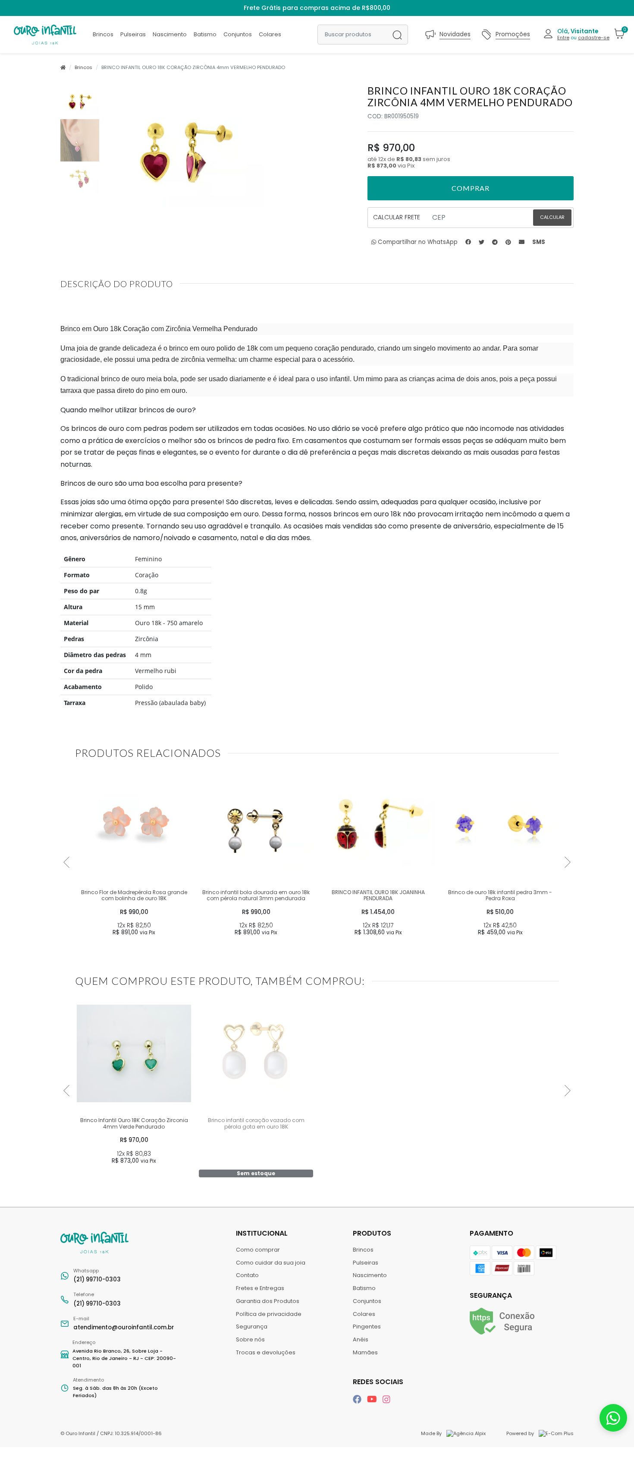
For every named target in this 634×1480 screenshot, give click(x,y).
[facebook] (358, 1399)
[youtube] (373, 1399)
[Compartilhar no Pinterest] (508, 242)
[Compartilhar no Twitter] (481, 242)
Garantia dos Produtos (267, 1301)
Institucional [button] (262, 1233)
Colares (270, 34)
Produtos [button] (373, 1233)
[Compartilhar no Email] (521, 242)
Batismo (205, 34)
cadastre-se (593, 37)
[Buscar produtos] (397, 34)
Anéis (360, 1339)
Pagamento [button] (491, 1233)
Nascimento (170, 34)
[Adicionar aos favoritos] (86, 777)
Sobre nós (250, 1339)
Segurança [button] (491, 1295)
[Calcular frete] (552, 217)
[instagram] (386, 1399)
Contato (247, 1275)
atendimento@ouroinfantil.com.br (123, 1323)
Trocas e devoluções (265, 1352)
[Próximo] (567, 862)
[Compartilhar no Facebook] (468, 242)
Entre (563, 37)
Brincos (103, 34)
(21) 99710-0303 (97, 1275)
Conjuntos (237, 34)
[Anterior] (66, 862)
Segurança (251, 1326)
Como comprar (258, 1249)
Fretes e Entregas (260, 1288)
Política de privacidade (268, 1314)
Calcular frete (396, 217)
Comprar (134, 948)
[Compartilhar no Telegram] (495, 242)
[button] (576, 34)
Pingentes (367, 1326)
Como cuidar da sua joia (270, 1262)
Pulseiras (133, 34)
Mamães (365, 1352)
